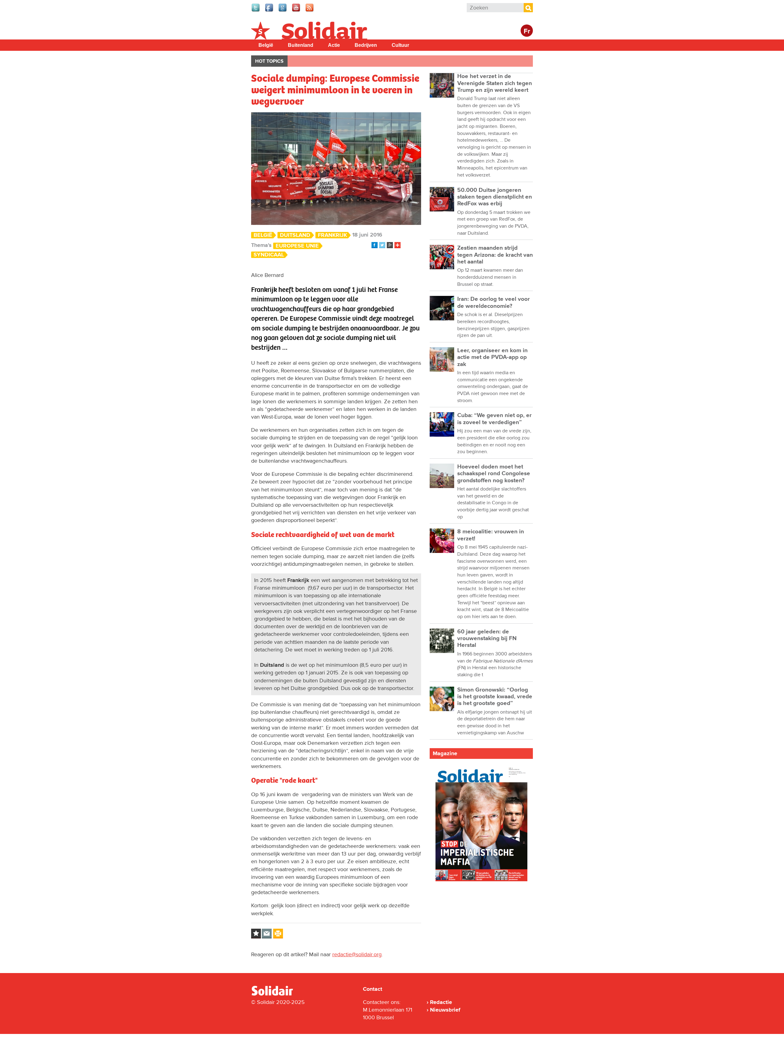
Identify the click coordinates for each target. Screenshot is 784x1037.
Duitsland (295, 235)
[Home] (277, 994)
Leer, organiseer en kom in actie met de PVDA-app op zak (492, 357)
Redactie (441, 1002)
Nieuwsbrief (445, 1009)
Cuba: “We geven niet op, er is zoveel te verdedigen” (494, 419)
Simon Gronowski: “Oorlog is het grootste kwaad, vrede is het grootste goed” (494, 696)
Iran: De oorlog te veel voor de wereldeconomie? (493, 302)
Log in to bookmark (256, 933)
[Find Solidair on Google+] (283, 11)
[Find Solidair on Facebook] (269, 11)
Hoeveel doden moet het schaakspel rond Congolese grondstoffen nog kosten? (493, 473)
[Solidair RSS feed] (310, 11)
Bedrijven (366, 45)
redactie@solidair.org (357, 954)
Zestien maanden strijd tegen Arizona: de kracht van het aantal (495, 254)
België (265, 45)
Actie (334, 45)
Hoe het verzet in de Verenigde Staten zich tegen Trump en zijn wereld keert (494, 83)
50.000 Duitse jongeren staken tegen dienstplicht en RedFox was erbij (494, 197)
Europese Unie (297, 246)
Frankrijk (332, 235)
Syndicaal (269, 255)
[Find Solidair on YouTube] (296, 11)
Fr (527, 31)
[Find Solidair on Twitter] (256, 11)
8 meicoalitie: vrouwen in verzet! (490, 535)
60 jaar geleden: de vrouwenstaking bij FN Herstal (487, 638)
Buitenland (300, 45)
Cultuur (400, 45)
